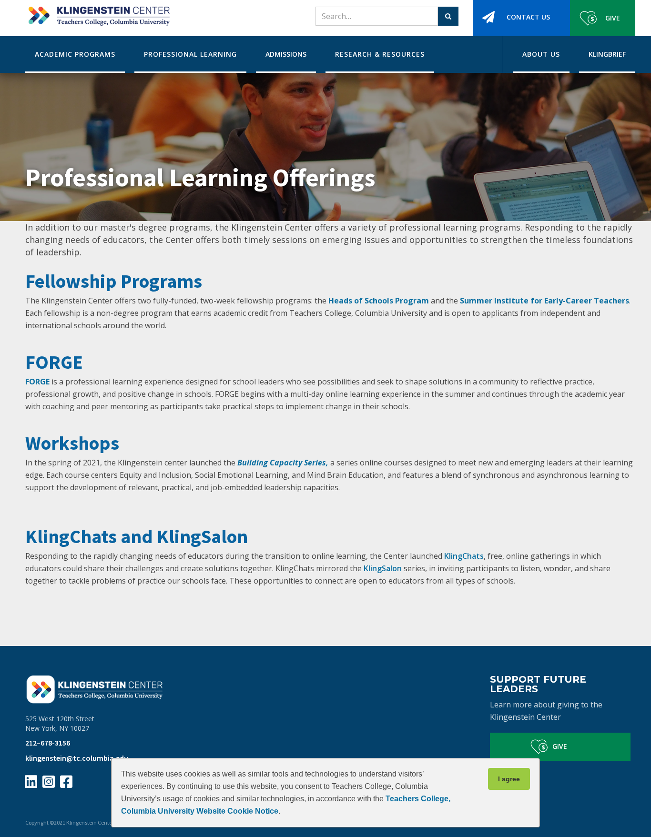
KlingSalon (384, 568)
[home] (97, 13)
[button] (75, 54)
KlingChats (464, 556)
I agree (509, 779)
